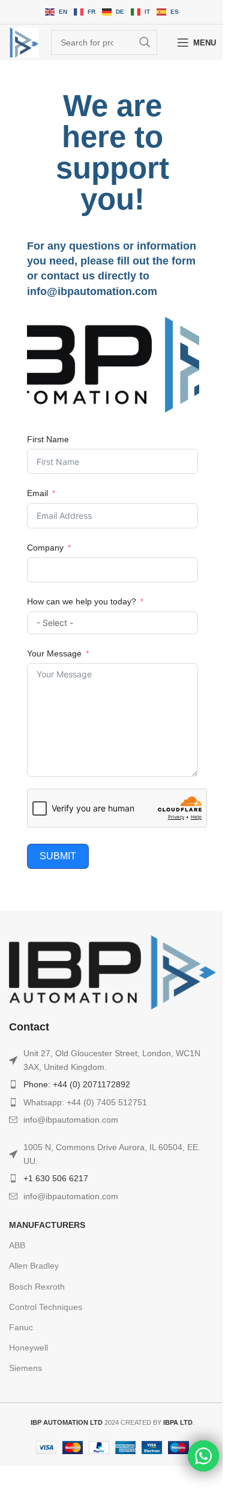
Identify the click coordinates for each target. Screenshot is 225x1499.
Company (45, 547)
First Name (48, 439)
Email (37, 493)
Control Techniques (45, 1307)
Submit (58, 856)
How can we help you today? (81, 601)
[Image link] (112, 972)
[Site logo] (24, 42)
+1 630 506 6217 (55, 1178)
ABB (17, 1245)
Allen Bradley (34, 1265)
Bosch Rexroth (37, 1286)
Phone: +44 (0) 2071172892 (76, 1084)
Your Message (54, 653)
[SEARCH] (144, 42)
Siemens (25, 1368)
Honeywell (28, 1347)
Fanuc (21, 1327)
